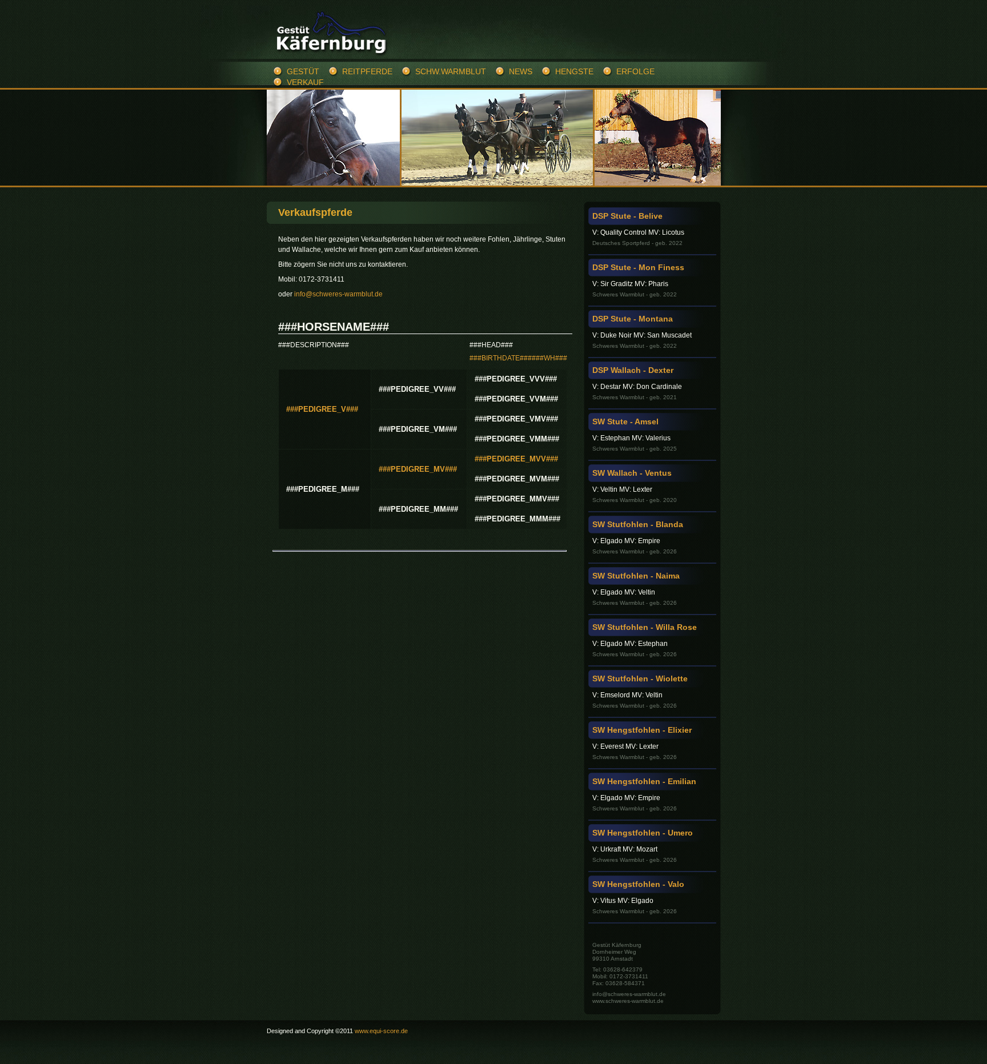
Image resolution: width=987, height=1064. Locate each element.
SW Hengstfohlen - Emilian (644, 781)
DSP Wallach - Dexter (632, 370)
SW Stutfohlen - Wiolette (640, 678)
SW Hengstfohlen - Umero (642, 832)
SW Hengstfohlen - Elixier (642, 729)
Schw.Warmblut (450, 71)
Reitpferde (367, 71)
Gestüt (303, 71)
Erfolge (635, 71)
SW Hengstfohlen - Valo (638, 884)
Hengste (574, 71)
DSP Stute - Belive (627, 215)
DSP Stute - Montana (632, 318)
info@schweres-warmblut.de (338, 294)
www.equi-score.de (381, 1030)
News (520, 71)
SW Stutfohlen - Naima (636, 575)
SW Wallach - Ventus (632, 472)
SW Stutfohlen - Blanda (637, 524)
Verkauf (305, 82)
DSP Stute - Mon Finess (638, 267)
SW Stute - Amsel (625, 421)
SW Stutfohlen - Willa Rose (644, 627)
